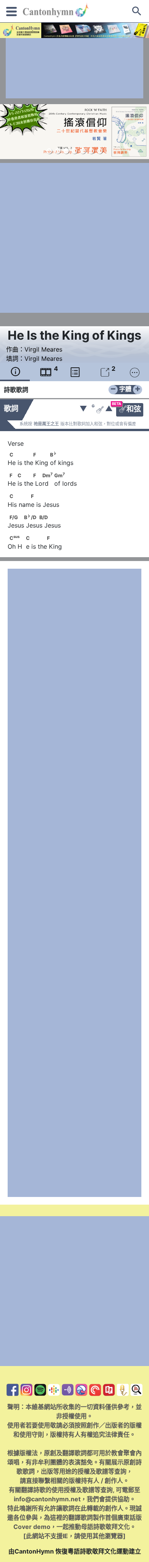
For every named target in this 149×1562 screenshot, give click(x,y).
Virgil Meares (43, 349)
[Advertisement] (74, 68)
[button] (49, 151)
